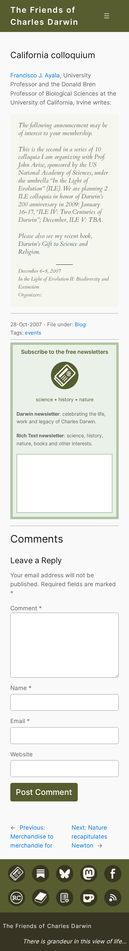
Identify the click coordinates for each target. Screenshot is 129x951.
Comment (26, 608)
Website (21, 754)
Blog (80, 324)
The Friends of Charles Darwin (47, 925)
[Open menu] (107, 16)
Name (21, 688)
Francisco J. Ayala (35, 75)
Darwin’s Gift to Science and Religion (53, 248)
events (33, 333)
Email (20, 721)
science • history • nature (65, 399)
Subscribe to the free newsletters (64, 351)
